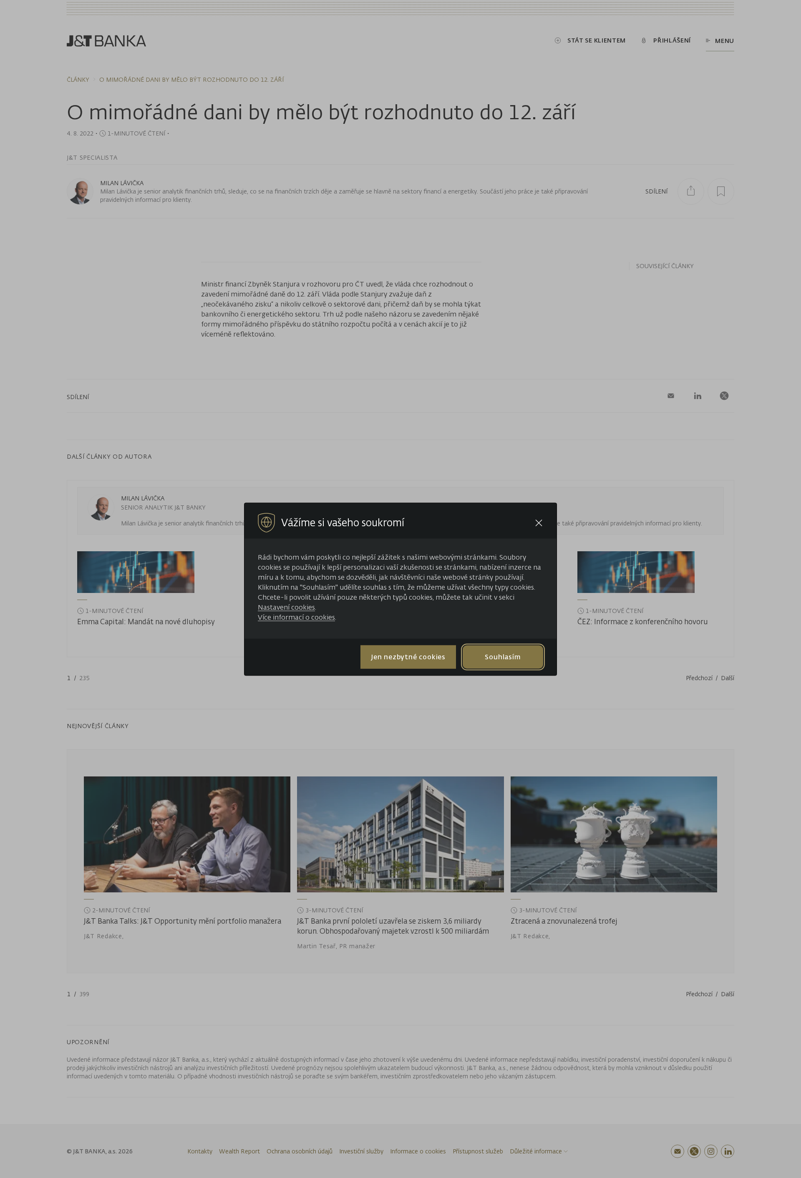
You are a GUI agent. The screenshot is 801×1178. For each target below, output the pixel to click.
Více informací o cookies (296, 616)
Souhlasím (503, 656)
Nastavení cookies (286, 606)
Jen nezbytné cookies (408, 656)
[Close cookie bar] (538, 522)
